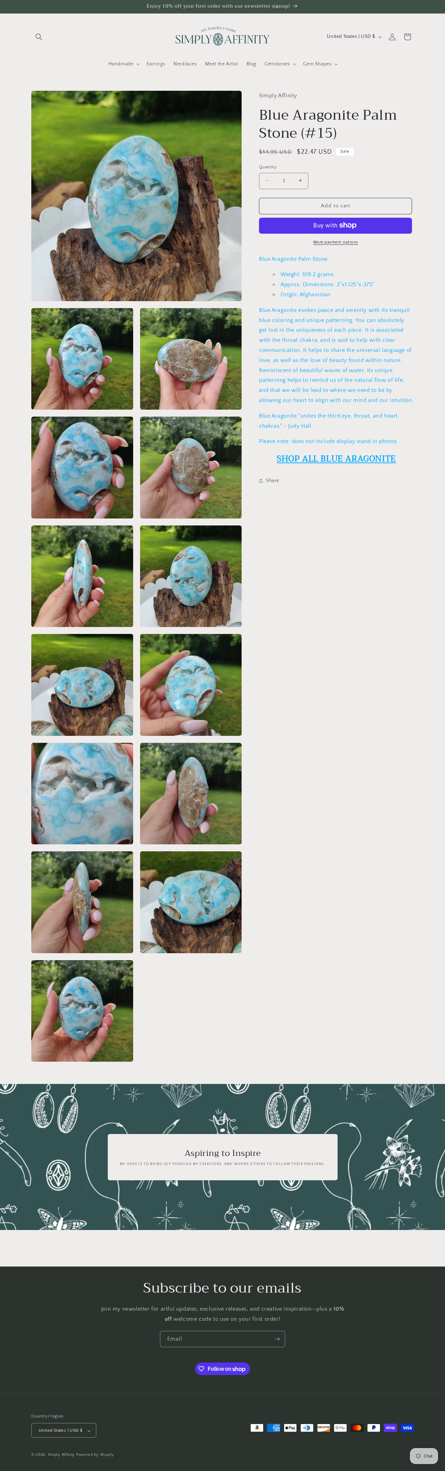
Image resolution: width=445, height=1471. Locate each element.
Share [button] (272, 480)
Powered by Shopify (95, 1455)
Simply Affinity (61, 1455)
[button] (39, 37)
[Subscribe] (277, 1339)
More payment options (335, 242)
